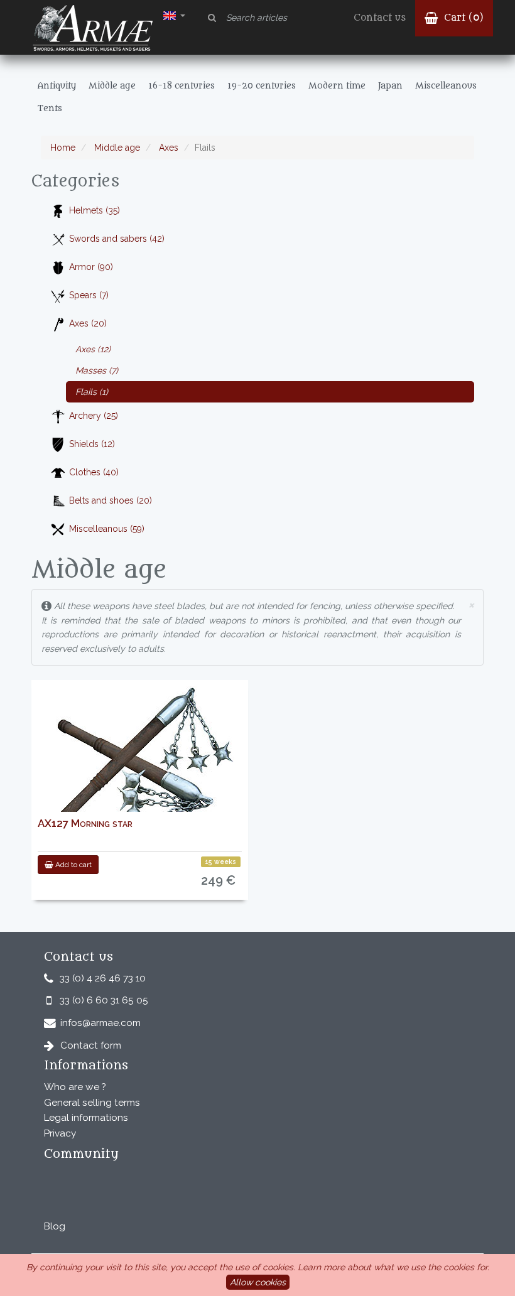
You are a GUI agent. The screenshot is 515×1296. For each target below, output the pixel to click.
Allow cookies (258, 1282)
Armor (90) (91, 267)
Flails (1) (91, 392)
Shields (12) (92, 444)
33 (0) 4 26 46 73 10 (103, 978)
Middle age (116, 148)
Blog (54, 1226)
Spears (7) (89, 295)
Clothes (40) (94, 472)
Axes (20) (88, 323)
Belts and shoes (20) (110, 500)
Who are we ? (75, 1087)
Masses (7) (96, 370)
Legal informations (86, 1117)
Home (62, 148)
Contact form (90, 1045)
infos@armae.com (100, 1023)
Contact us (380, 18)
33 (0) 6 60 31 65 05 (104, 1000)
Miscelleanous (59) (106, 529)
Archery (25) (93, 416)
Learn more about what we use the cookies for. (393, 1267)
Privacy (60, 1133)
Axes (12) (93, 349)
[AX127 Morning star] (140, 760)
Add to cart (72, 864)
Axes (167, 148)
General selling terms (92, 1102)
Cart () (462, 18)
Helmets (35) (94, 210)
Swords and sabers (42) (117, 239)
